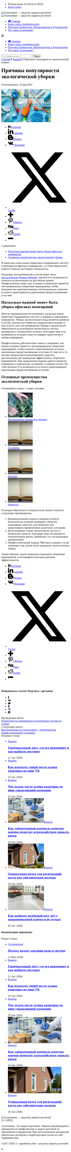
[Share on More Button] (10, 216)
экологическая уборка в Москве (19, 277)
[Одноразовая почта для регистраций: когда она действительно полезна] (26, 867)
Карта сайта (14, 7)
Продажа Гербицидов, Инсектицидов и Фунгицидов (38, 27)
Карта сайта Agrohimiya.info (23, 24)
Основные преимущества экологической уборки (35, 257)
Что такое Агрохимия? (20, 30)
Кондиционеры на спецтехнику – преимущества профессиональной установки (28, 731)
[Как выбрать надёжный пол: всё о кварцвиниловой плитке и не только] (26, 909)
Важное (17, 59)
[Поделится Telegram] (9, 709)
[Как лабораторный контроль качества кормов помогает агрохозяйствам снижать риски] (26, 821)
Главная (15, 21)
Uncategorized (15, 944)
